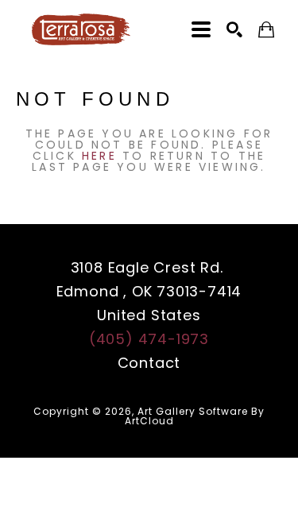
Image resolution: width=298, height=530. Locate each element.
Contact (149, 363)
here (99, 156)
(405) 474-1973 (149, 339)
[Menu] (201, 29)
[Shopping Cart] (266, 30)
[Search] (234, 29)
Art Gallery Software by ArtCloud (195, 415)
